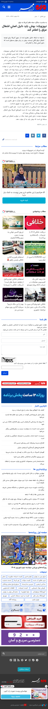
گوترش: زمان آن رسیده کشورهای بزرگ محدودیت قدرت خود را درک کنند (24, 525)
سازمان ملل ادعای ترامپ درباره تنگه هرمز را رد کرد (28, 508)
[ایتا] (11, 660)
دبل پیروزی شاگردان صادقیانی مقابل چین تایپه (29, 457)
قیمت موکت (26, 580)
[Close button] (46, 686)
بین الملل (42, 16)
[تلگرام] (37, 660)
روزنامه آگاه (12, 599)
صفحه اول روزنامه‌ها (38, 532)
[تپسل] (3, 161)
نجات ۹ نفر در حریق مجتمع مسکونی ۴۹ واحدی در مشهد (26, 504)
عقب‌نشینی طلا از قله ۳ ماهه (34, 494)
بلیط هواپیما (25, 592)
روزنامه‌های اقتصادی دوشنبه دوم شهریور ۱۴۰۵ (28, 567)
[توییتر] (26, 660)
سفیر (4, 576)
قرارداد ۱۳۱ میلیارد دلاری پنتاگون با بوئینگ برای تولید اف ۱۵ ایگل (23, 499)
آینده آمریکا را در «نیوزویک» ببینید (33, 150)
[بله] (33, 660)
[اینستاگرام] (29, 660)
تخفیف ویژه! (15, 696)
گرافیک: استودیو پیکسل (17, 705)
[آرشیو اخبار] (14, 660)
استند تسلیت (6, 580)
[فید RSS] (18, 660)
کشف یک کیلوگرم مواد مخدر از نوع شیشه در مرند (28, 410)
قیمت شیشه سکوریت (15, 576)
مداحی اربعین (40, 584)
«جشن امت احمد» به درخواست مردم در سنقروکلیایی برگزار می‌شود (25, 430)
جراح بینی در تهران (40, 576)
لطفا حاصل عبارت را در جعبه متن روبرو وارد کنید (30, 363)
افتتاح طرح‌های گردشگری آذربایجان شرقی (31, 447)
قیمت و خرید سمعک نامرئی (20, 596)
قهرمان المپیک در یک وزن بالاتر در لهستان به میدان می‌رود (25, 452)
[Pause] (5, 186)
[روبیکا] (22, 660)
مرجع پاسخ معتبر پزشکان (11, 584)
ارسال (5, 373)
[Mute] (8, 186)
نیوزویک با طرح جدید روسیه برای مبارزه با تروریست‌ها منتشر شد (23, 153)
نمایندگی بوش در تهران (10, 592)
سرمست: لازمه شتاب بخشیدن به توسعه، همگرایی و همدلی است (24, 437)
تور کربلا (16, 580)
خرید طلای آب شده (39, 580)
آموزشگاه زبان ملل (39, 596)
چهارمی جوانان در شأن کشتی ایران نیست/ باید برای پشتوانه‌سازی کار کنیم (23, 474)
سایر (36, 16)
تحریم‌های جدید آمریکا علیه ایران (33, 513)
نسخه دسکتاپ (24, 669)
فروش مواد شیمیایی (38, 588)
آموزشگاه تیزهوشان (39, 592)
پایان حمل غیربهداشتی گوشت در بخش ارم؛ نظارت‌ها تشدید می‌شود (24, 415)
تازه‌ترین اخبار (41, 406)
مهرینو (5, 596)
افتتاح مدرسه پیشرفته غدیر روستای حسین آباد (29, 443)
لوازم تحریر (28, 576)
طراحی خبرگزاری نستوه (35, 705)
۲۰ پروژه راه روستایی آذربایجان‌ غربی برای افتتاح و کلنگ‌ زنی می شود (23, 423)
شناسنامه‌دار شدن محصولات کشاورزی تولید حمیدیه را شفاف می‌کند (24, 462)
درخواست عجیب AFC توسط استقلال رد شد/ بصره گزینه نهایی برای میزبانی (23, 518)
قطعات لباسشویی (8, 588)
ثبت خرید (24, 200)
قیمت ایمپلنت (23, 588)
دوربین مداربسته (27, 584)
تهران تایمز (35, 599)
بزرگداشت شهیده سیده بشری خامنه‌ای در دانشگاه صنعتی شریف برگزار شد (23, 488)
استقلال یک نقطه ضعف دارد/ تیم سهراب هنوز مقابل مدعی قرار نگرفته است (23, 481)
